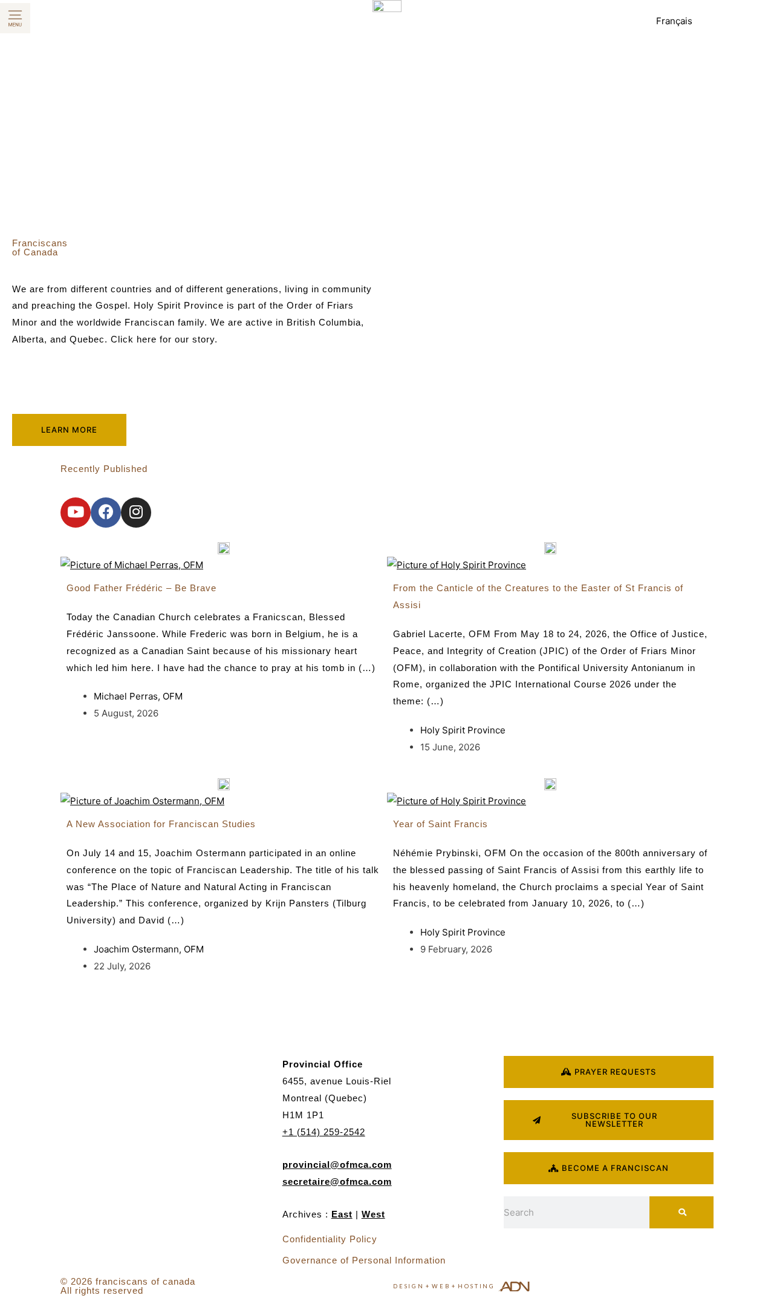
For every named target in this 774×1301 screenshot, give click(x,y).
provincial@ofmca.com (337, 1164)
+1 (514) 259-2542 (323, 1132)
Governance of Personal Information (364, 1260)
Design (408, 1286)
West (373, 1214)
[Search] (681, 1212)
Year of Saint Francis (440, 824)
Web (441, 1286)
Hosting (476, 1286)
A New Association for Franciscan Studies (161, 824)
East (342, 1214)
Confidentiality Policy (329, 1239)
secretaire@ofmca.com (337, 1181)
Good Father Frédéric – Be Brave (141, 588)
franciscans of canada (145, 1281)
